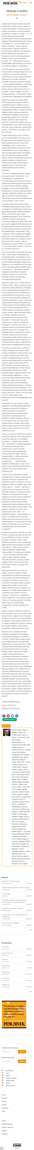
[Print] (17, 17)
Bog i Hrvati (6, 966)
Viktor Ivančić (13, 15)
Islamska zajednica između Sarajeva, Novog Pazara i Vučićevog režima (14, 901)
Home (4, 1095)
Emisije (4, 1101)
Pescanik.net (10, 1071)
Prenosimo (5, 1108)
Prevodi (8, 1075)
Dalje (30, 929)
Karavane (5, 947)
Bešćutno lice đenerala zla (11, 881)
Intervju (4, 959)
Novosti (4, 705)
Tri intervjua (6, 894)
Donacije (4, 1134)
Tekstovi (4, 1098)
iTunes (8, 1083)
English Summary (8, 1057)
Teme (3, 1111)
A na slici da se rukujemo (10, 923)
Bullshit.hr (5, 985)
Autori (8, 1073)
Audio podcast (10, 1080)
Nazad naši (6, 972)
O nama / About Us (7, 1127)
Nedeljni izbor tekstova (10, 1048)
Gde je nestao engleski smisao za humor (16, 887)
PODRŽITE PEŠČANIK (9, 719)
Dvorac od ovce (7, 953)
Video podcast (10, 1085)
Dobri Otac (6, 978)
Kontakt (4, 1130)
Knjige (4, 1121)
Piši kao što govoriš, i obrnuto (12, 908)
